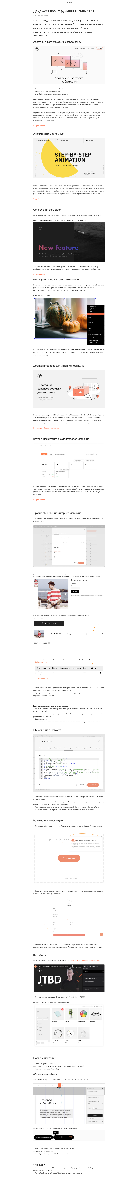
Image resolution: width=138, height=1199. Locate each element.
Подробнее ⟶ (39, 126)
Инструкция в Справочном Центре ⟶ (47, 428)
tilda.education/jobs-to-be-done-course (85, 960)
